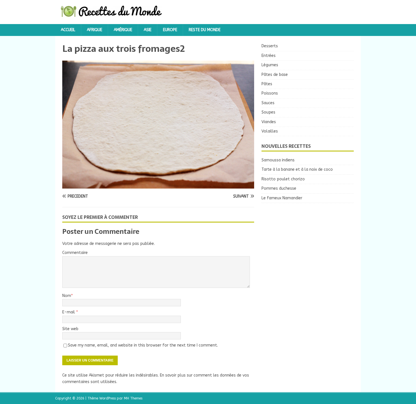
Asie (147, 29)
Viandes (268, 121)
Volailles (269, 131)
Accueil (68, 29)
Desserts (269, 46)
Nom (66, 295)
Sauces (268, 103)
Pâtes (266, 84)
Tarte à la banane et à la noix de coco (297, 169)
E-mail (69, 312)
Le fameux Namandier (281, 198)
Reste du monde (204, 29)
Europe (170, 29)
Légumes (269, 65)
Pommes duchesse (278, 188)
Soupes (268, 112)
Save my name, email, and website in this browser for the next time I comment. (143, 345)
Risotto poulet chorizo (283, 179)
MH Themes (133, 398)
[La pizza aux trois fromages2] (158, 185)
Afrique (94, 29)
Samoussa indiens (278, 160)
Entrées (268, 55)
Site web (70, 328)
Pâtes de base (274, 74)
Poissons (269, 93)
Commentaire (75, 252)
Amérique (123, 29)
